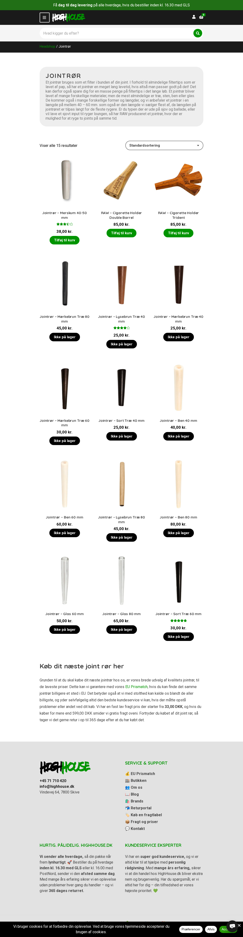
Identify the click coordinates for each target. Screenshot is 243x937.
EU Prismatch (136, 687)
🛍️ (134, 801)
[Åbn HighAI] (232, 926)
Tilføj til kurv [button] (64, 240)
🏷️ (143, 815)
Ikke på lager (64, 337)
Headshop (47, 46)
